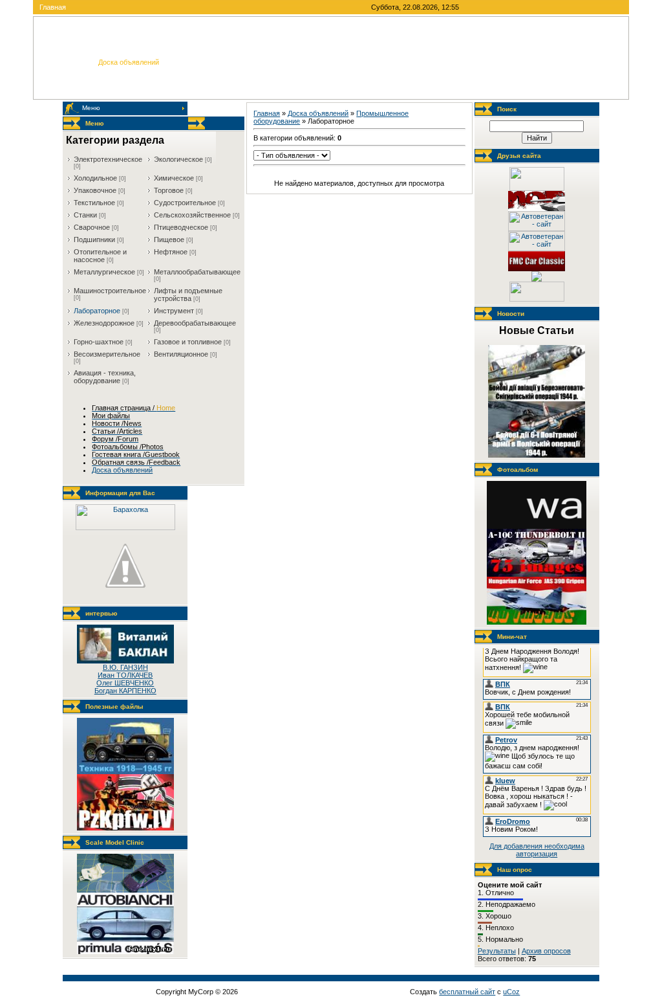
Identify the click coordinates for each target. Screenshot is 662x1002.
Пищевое (169, 239)
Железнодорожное (104, 323)
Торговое (169, 190)
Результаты (497, 951)
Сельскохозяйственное (192, 215)
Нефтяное (170, 252)
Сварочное (92, 227)
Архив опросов (546, 951)
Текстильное (94, 202)
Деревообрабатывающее (195, 323)
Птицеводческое (181, 227)
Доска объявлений (318, 113)
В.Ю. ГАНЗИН (125, 667)
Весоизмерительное (107, 354)
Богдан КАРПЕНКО (125, 691)
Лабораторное (97, 311)
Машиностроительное (110, 291)
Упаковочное (95, 190)
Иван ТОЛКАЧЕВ (125, 675)
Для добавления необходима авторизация (536, 850)
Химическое (174, 178)
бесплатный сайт (467, 992)
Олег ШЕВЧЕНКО (125, 683)
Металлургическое (104, 272)
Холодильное (95, 178)
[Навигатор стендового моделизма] (536, 279)
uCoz (511, 992)
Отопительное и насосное (100, 255)
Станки (85, 215)
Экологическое (178, 159)
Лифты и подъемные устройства (188, 294)
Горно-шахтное (98, 342)
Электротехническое (108, 159)
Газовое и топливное (188, 342)
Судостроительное (185, 202)
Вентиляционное (181, 354)
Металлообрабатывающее (197, 272)
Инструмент (174, 311)
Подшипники (94, 239)
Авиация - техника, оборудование (105, 376)
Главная (52, 7)
